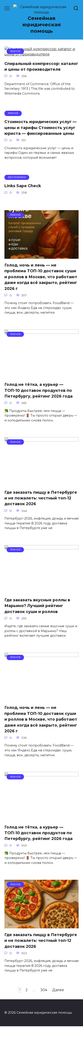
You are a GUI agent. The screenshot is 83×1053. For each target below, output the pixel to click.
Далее (58, 990)
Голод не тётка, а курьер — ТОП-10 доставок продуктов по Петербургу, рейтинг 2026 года (38, 390)
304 (43, 990)
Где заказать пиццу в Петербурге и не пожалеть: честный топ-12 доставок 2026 (40, 498)
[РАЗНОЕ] (41, 256)
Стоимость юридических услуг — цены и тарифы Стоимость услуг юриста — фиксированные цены (40, 127)
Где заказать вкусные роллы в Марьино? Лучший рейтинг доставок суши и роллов (37, 606)
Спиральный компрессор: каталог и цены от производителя (41, 66)
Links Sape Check (22, 185)
